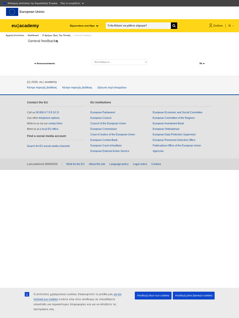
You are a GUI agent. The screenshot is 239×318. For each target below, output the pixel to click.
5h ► (202, 63)
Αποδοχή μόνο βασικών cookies (193, 295)
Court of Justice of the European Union (112, 134)
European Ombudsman (166, 129)
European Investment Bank (168, 123)
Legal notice (140, 164)
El (230, 25)
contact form (55, 123)
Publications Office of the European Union (177, 145)
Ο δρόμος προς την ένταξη (56, 35)
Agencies (158, 151)
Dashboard (33, 35)
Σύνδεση (218, 25)
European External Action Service (109, 151)
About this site (97, 164)
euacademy (25, 25)
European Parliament (102, 112)
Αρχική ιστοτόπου (15, 35)
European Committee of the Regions (174, 118)
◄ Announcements (44, 63)
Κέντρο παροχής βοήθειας (42, 87)
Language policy (119, 164)
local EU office (50, 129)
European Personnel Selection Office (174, 140)
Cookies (156, 164)
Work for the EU (75, 164)
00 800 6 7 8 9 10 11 (47, 112)
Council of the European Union (108, 123)
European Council (100, 118)
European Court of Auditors (106, 145)
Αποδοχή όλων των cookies (153, 295)
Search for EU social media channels (48, 146)
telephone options (49, 118)
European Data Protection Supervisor (174, 134)
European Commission (103, 129)
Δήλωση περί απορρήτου (111, 87)
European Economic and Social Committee (177, 112)
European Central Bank (104, 140)
